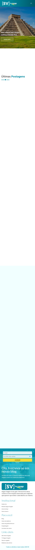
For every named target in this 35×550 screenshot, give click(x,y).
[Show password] (30, 456)
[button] (1, 23)
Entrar (17, 462)
